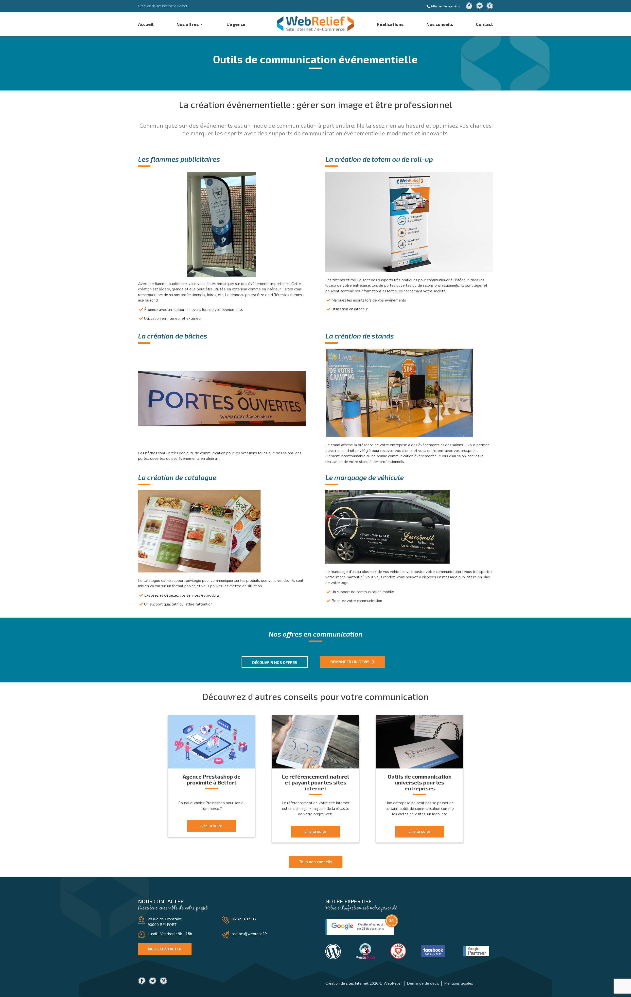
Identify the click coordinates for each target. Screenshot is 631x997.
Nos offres (187, 24)
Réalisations (390, 24)
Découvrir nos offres (274, 662)
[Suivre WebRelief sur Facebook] (469, 6)
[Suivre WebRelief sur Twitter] (479, 6)
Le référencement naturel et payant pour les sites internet (315, 782)
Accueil (146, 24)
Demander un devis (349, 661)
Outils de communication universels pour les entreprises (420, 782)
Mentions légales (458, 983)
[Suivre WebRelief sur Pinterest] (490, 6)
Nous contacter (164, 948)
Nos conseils (439, 24)
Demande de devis (423, 983)
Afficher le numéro (445, 6)
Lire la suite (211, 825)
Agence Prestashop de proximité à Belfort (212, 779)
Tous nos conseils (315, 861)
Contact (484, 24)
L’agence (236, 24)
